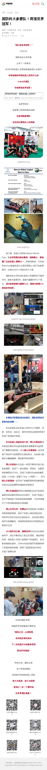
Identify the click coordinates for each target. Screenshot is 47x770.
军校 (3, 12)
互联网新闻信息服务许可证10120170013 (27, 763)
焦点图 (10, 12)
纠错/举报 (9, 763)
